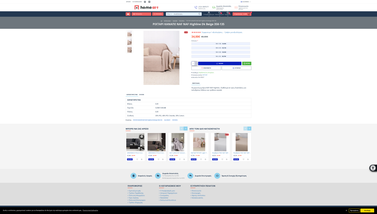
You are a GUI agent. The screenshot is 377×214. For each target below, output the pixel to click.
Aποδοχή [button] (367, 210)
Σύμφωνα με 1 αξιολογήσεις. (212, 32)
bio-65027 (167, 120)
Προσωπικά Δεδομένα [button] (90, 210)
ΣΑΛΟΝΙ (175, 21)
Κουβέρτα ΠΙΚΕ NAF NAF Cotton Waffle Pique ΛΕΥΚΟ (221, 153)
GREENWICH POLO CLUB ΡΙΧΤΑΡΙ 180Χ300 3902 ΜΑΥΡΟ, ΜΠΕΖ (157, 153)
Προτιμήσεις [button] (354, 210)
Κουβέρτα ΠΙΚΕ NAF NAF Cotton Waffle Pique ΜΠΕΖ (242, 153)
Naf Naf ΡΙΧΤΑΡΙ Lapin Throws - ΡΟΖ (199, 153)
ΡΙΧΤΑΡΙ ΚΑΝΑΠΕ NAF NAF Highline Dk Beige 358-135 (147, 120)
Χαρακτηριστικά (132, 94)
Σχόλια (141, 94)
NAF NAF (205, 75)
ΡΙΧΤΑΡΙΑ (181, 21)
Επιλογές (194, 41)
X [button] (346, 210)
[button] (182, 128)
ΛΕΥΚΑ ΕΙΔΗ (167, 21)
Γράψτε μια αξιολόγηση (233, 32)
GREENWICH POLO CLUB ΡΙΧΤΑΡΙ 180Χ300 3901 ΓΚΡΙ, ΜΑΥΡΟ (135, 153)
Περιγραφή (196, 83)
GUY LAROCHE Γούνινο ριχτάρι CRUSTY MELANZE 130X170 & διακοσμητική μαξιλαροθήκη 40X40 (178, 153)
